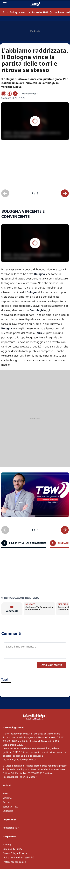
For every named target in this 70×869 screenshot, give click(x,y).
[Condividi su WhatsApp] (3, 93)
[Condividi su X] (15, 93)
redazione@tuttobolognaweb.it (19, 759)
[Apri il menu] (5, 4)
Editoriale (8, 810)
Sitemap (7, 844)
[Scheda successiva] (65, 193)
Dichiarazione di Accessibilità (19, 857)
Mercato (7, 797)
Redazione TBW (11, 827)
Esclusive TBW (40, 12)
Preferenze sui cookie (14, 861)
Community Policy (12, 848)
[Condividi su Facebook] (9, 93)
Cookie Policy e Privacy (15, 853)
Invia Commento (51, 665)
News (6, 793)
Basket (6, 802)
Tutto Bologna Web (14, 12)
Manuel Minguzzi (30, 93)
